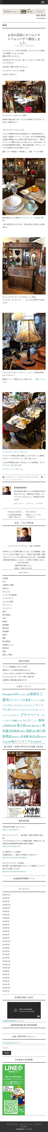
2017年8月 (5, 948)
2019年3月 (5, 935)
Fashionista (20, 1129)
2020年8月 (5, 911)
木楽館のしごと (7, 645)
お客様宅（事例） (8, 585)
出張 (4, 618)
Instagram (7, 694)
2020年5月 (5, 921)
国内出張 (5, 628)
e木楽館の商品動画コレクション (13, 1021)
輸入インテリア (21, 741)
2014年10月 (6, 988)
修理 (4, 611)
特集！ (4, 651)
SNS (3, 582)
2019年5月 (5, 931)
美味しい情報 (7, 655)
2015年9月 (5, 978)
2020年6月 (5, 918)
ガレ (37, 710)
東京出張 (34, 736)
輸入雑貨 (34, 742)
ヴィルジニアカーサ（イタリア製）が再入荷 (18, 677)
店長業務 (5, 631)
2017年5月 (5, 958)
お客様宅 (33, 694)
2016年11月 (6, 964)
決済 (42, 737)
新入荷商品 (35, 477)
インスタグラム (17, 705)
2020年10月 (6, 908)
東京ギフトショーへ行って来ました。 (33, 516)
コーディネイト (7, 598)
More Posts (19, 503)
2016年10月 (6, 968)
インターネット (29, 705)
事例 (41, 720)
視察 (9, 742)
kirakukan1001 (29, 46)
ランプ (26, 720)
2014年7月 (5, 991)
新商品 (7, 736)
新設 (19, 737)
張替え (4, 635)
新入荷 (20, 479)
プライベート (7, 605)
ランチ (19, 721)
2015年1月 (5, 984)
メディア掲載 (11, 720)
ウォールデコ (21, 710)
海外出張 (5, 648)
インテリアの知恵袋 (9, 595)
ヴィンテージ (7, 608)
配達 (39, 742)
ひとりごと (6, 592)
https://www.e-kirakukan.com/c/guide (14, 857)
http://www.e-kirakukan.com (11, 846)
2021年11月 (6, 895)
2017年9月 (5, 944)
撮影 (4, 638)
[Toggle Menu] (43, 2)
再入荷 (15, 479)
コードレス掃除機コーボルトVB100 (14, 667)
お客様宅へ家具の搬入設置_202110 (14, 680)
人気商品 (7, 725)
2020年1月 (5, 925)
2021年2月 (5, 898)
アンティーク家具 (19, 700)
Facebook (39, 503)
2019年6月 (5, 928)
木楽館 (25, 736)
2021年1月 (5, 901)
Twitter (29, 503)
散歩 (34, 731)
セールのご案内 (7, 601)
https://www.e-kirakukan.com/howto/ (14, 871)
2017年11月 (6, 941)
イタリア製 (6, 705)
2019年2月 (5, 938)
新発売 (14, 737)
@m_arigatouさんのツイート (12, 1042)
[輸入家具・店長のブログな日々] (24, 11)
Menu (4, 25)
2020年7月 (5, 915)
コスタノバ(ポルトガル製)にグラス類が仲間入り (19, 673)
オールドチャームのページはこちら (14, 452)
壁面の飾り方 (37, 726)
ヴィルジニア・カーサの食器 (30, 218)
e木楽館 (7, 477)
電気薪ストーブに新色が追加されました (16, 670)
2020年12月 (6, 905)
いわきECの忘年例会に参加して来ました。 (14, 516)
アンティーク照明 (37, 700)
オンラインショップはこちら (12, 469)
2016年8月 (5, 971)
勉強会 (4, 621)
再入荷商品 (20, 477)
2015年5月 (5, 981)
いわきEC (23, 694)
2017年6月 (5, 954)
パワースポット (14, 715)
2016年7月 (5, 974)
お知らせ (13, 477)
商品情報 (28, 477)
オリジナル (31, 710)
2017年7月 (5, 951)
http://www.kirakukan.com (10, 830)
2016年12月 (6, 961)
